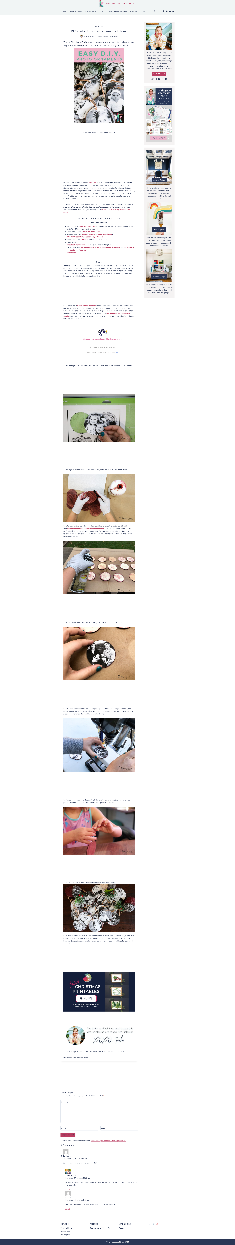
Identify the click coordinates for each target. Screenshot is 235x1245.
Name (64, 1128)
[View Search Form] (156, 11)
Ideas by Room (76, 11)
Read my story (159, 73)
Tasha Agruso (90, 36)
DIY (102, 26)
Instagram (93, 183)
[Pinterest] (173, 11)
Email (104, 1128)
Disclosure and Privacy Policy (101, 1221)
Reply (134, 1151)
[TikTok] (160, 11)
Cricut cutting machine (76, 245)
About (64, 11)
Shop (144, 11)
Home (97, 26)
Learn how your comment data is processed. (108, 1141)
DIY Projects (65, 1228)
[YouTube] (170, 11)
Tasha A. (74, 1168)
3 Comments (114, 36)
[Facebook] (166, 11)
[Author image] (81, 36)
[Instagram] (163, 11)
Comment (65, 1102)
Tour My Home (66, 1221)
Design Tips (65, 1224)
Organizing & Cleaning (118, 11)
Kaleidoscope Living (116, 1235)
